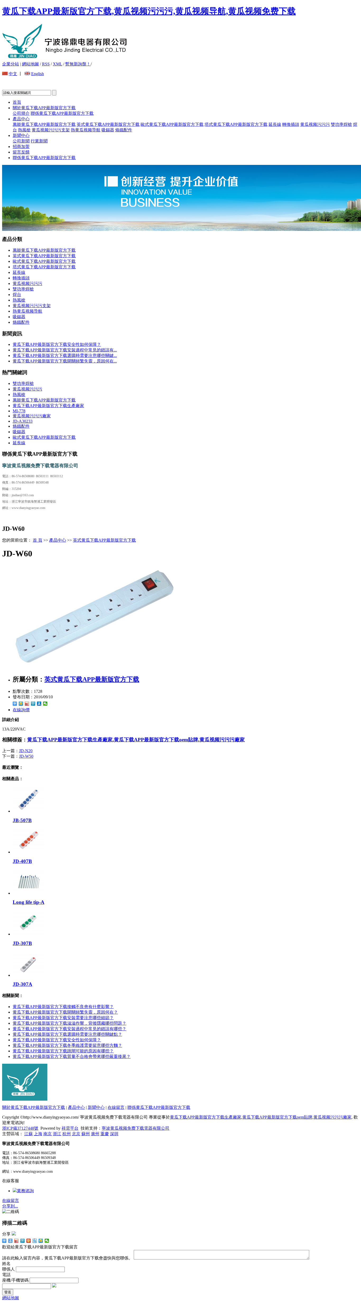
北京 (76, 1134)
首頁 (17, 102)
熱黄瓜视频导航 (85, 130)
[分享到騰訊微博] (33, 703)
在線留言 (116, 1107)
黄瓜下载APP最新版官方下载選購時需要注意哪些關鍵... (65, 355)
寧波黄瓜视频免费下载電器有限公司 (135, 1128)
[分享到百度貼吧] (35, 1241)
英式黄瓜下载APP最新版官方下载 (108, 124)
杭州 (66, 1134)
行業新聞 (39, 141)
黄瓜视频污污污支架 (51, 130)
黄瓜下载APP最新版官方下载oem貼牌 (156, 739)
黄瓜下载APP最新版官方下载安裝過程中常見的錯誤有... (65, 350)
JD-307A (22, 984)
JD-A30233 (23, 421)
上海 (38, 1134)
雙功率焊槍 (341, 124)
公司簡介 (21, 113)
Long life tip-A (28, 902)
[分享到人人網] (39, 703)
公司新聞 (21, 141)
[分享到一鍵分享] (10, 1241)
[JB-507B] (28, 811)
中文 (13, 73)
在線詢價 (21, 710)
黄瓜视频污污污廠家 (32, 416)
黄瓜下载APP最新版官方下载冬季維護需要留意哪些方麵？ (67, 1045)
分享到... (10, 1206)
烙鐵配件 (123, 130)
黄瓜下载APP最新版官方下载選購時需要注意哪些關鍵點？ (67, 1034)
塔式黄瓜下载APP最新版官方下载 (236, 124)
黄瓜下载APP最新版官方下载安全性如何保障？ (57, 1040)
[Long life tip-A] (28, 893)
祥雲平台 (70, 1128)
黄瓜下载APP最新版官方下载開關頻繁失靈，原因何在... (65, 361)
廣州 (95, 1134)
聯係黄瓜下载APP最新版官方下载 (62, 113)
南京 (47, 1134)
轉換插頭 (290, 124)
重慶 (104, 1134)
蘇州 (85, 1134)
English (37, 73)
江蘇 (28, 1134)
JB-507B (22, 820)
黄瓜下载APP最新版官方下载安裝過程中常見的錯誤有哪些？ (69, 1029)
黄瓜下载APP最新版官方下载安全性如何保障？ (57, 344)
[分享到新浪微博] (27, 703)
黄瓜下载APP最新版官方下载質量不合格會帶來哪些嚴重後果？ (72, 1056)
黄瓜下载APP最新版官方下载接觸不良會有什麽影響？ (63, 1006)
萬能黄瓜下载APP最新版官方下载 (44, 124)
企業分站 (10, 64)
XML (57, 64)
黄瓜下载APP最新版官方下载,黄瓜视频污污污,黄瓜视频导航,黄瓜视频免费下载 (149, 11)
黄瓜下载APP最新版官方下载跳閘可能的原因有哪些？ (63, 1051)
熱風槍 (24, 130)
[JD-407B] (28, 852)
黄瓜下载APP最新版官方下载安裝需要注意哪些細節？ (63, 1017)
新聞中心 (21, 135)
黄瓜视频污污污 (315, 124)
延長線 (275, 124)
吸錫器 (107, 130)
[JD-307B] (28, 934)
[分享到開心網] (28, 1241)
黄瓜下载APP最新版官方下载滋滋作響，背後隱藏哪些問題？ (69, 1023)
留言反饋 (21, 152)
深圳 (114, 1134)
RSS (46, 64)
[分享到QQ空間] (21, 703)
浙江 (57, 1134)
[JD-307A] (28, 975)
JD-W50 (26, 756)
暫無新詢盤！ (78, 64)
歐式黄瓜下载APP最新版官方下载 (172, 124)
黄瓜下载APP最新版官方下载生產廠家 (48, 405)
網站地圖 (30, 64)
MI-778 (19, 411)
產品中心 (21, 119)
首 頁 (37, 540)
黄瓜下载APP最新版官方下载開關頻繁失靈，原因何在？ (65, 1012)
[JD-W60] (94, 668)
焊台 (17, 294)
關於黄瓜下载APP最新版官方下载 (44, 108)
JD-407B (22, 861)
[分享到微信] (45, 703)
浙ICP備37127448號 (20, 1128)
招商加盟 (21, 146)
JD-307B (22, 943)
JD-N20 (26, 750)
